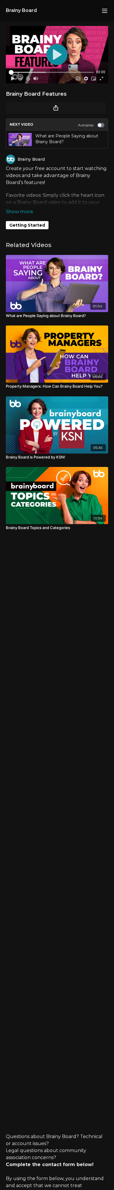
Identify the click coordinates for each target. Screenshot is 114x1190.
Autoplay (86, 125)
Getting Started (27, 225)
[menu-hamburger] (104, 10)
